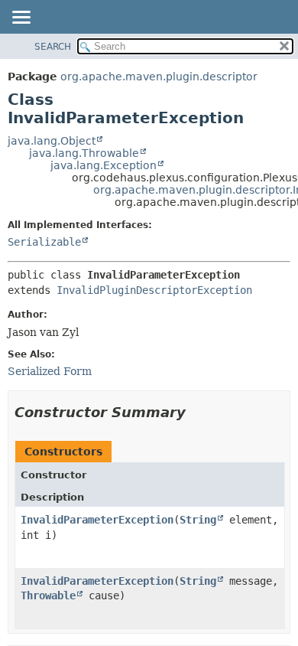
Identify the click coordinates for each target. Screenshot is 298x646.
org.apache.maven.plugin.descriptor (159, 76)
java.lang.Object (52, 141)
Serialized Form (50, 371)
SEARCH (52, 46)
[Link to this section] (196, 412)
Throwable (48, 595)
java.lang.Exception (103, 165)
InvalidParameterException (97, 520)
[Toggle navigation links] (21, 18)
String (198, 520)
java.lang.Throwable (84, 153)
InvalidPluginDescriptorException (154, 290)
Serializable (44, 242)
